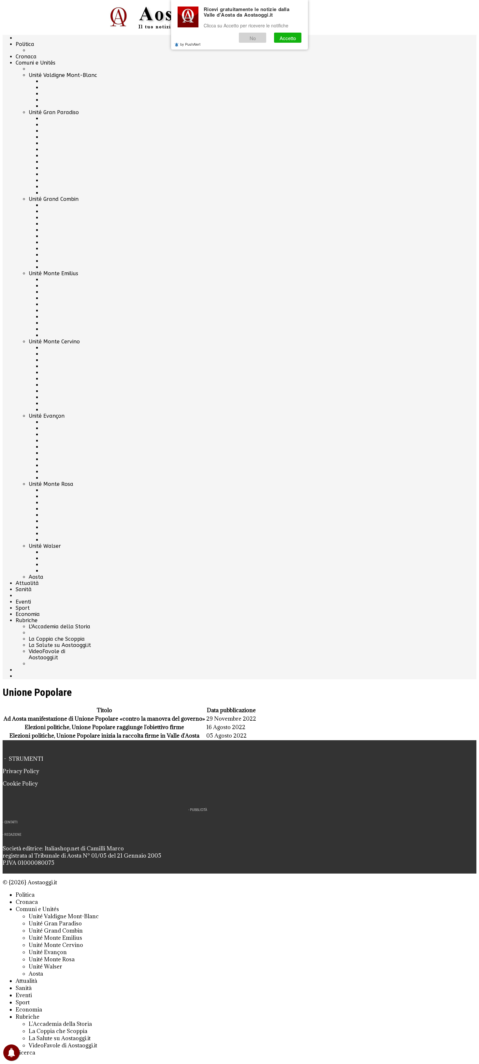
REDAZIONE (13, 834)
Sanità (24, 589)
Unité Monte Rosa (51, 484)
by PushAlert (190, 44)
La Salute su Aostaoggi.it (60, 645)
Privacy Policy (21, 771)
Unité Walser (45, 546)
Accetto (288, 38)
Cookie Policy (20, 783)
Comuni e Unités (35, 63)
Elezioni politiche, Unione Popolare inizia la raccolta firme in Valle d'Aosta (104, 735)
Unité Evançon (47, 416)
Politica (25, 44)
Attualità (27, 583)
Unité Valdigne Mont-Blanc (63, 75)
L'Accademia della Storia (59, 626)
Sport (23, 608)
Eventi (23, 602)
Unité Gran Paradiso (54, 112)
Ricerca (25, 1052)
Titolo (104, 710)
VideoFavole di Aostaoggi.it (47, 654)
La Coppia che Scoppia (57, 639)
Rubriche (26, 620)
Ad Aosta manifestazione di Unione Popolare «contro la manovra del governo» (104, 718)
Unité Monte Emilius (53, 273)
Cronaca (26, 56)
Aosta (36, 577)
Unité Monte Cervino (54, 341)
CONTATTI (11, 822)
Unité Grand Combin (54, 199)
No (253, 38)
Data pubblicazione (231, 710)
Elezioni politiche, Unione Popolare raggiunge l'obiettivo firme (104, 727)
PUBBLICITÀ (198, 810)
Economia (28, 614)
